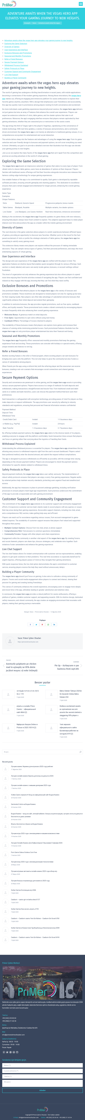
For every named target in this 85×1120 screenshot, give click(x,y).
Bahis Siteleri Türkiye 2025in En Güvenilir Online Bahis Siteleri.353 (71, 694)
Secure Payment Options (14, 62)
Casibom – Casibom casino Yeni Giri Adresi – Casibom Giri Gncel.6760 (35, 918)
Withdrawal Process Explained (16, 65)
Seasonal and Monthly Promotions (17, 56)
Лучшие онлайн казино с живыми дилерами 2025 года (31, 785)
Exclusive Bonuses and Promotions (18, 53)
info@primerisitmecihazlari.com (13, 1035)
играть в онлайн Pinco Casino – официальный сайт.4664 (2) (26, 709)
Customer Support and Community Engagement (22, 72)
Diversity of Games (11, 47)
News (31, 612)
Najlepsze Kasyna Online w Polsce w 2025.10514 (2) (27, 726)
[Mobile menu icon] (81, 4)
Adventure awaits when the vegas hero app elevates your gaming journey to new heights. (38, 40)
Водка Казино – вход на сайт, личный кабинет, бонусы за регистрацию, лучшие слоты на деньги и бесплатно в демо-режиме (47, 815)
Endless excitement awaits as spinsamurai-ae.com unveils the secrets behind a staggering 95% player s (70, 710)
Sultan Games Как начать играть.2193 (25, 909)
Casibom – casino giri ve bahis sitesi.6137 (25, 899)
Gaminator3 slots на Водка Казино (23, 804)
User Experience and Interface (16, 50)
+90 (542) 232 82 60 (9, 1018)
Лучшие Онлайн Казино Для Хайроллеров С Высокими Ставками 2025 (36, 843)
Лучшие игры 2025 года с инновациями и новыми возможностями (35, 833)
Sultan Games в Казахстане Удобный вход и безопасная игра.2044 (35, 928)
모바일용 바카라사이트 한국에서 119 (28, 692)
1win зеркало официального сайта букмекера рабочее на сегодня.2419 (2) (69, 729)
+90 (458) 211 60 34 (9, 1021)
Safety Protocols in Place (14, 68)
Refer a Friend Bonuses (13, 59)
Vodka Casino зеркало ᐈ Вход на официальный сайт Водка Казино (35, 795)
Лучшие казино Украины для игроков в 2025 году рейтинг (32, 766)
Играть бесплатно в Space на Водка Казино (27, 824)
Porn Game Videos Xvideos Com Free (24, 852)
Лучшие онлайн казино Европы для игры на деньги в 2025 (32, 776)
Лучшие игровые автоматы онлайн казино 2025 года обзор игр (34, 871)
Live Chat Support (11, 75)
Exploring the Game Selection (15, 44)
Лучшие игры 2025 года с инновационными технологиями (32, 862)
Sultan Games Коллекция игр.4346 (23, 890)
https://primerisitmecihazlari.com (28, 642)
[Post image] (8, 694)
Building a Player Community (15, 78)
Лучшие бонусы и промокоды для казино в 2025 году (30, 881)
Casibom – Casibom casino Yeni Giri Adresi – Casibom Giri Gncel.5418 (35, 937)
